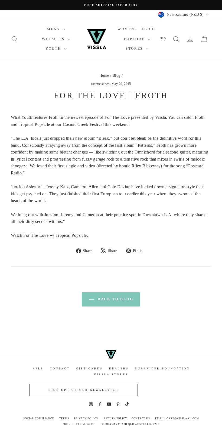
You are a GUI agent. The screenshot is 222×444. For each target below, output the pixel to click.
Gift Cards (89, 368)
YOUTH (54, 48)
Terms (64, 418)
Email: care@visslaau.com (177, 418)
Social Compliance (38, 418)
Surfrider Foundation (162, 368)
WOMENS (127, 29)
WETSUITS (54, 39)
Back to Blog (114, 299)
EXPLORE (135, 39)
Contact (60, 368)
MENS (54, 29)
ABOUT (149, 29)
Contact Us (141, 418)
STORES (135, 48)
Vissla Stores (111, 374)
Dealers (119, 368)
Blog (116, 76)
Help (38, 368)
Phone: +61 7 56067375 (79, 424)
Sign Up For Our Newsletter (84, 389)
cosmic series (100, 84)
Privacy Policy (86, 418)
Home (104, 76)
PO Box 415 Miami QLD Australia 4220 (130, 424)
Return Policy (115, 418)
